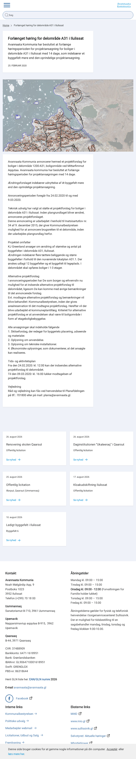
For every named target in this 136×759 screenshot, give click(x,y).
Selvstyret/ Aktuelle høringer (88, 736)
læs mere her (16, 754)
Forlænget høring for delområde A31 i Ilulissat (39, 25)
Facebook (22, 698)
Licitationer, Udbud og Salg (22, 735)
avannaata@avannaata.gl (30, 687)
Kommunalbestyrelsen (19, 713)
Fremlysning (13, 742)
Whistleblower (79, 743)
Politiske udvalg (15, 721)
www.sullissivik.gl (82, 728)
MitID (74, 713)
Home (6, 25)
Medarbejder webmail (19, 728)
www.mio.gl (78, 721)
